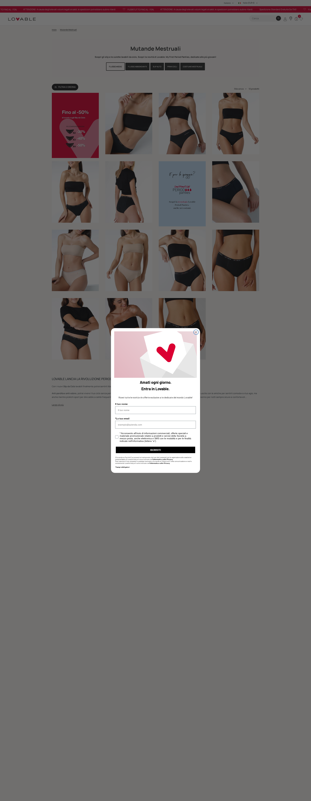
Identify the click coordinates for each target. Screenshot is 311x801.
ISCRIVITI (155, 449)
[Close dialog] (196, 332)
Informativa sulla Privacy (163, 459)
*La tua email (122, 418)
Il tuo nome (121, 404)
